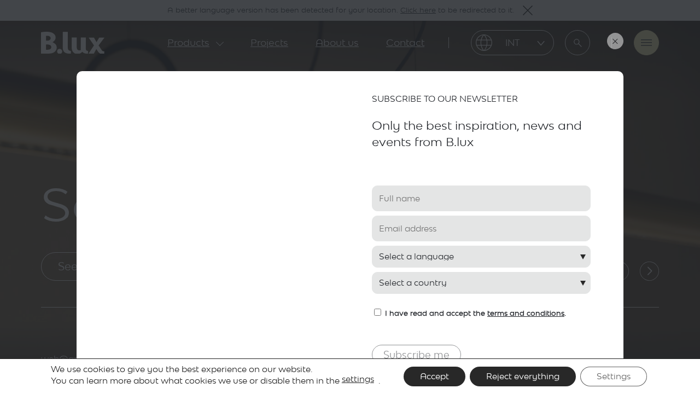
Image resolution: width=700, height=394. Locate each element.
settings (358, 379)
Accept (434, 376)
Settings (614, 376)
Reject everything (522, 376)
